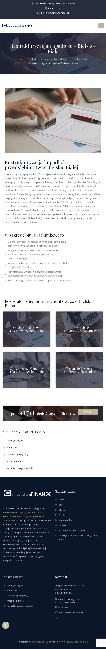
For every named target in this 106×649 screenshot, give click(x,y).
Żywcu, (22, 512)
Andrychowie (10, 520)
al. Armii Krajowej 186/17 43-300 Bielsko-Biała (68, 600)
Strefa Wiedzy (65, 520)
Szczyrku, (22, 516)
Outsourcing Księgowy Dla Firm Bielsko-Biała (27, 370)
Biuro (61, 504)
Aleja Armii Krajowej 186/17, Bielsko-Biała (55, 3)
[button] (6, 625)
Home (61, 499)
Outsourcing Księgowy (17, 454)
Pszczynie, (32, 516)
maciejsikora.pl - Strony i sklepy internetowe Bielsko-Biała (58, 641)
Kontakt (88, 411)
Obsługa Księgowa (16, 440)
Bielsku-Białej (10, 512)
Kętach (42, 516)
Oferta (62, 509)
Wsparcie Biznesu (15, 461)
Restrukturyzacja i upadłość (20, 468)
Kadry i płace (13, 447)
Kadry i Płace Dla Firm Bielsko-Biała (79, 329)
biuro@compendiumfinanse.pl (55, 12)
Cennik (62, 515)
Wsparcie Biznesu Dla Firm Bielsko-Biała (79, 370)
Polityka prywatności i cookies (73, 530)
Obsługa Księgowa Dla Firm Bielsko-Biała (27, 329)
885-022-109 (54, 8)
